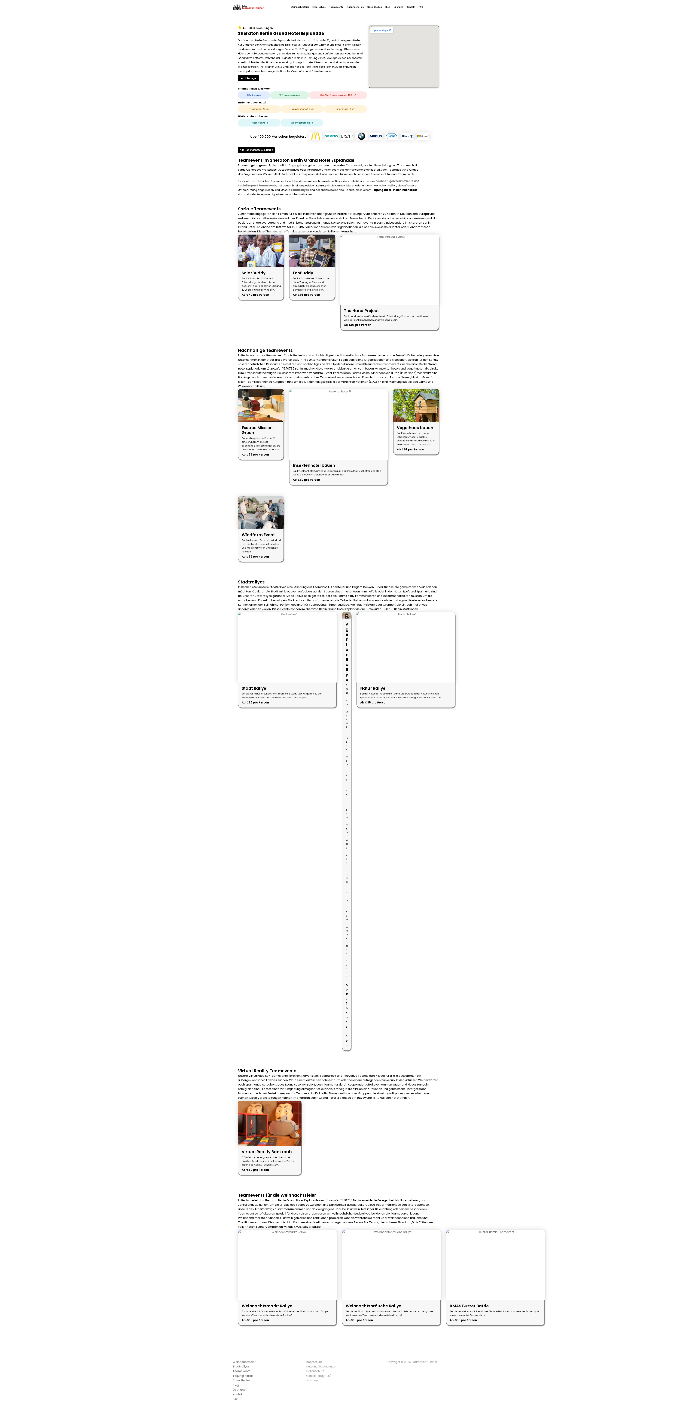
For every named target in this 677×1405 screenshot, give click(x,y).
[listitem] (261, 267)
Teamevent (354, 165)
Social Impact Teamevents (257, 185)
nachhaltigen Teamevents (394, 181)
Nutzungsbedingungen (321, 1366)
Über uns (398, 6)
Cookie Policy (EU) (318, 1376)
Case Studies (374, 6)
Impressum (314, 1362)
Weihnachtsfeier (300, 6)
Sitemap (312, 1380)
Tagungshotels (355, 6)
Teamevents (336, 6)
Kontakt (411, 6)
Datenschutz (315, 1371)
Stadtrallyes (319, 6)
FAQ (421, 6)
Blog (387, 6)
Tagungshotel (298, 165)
